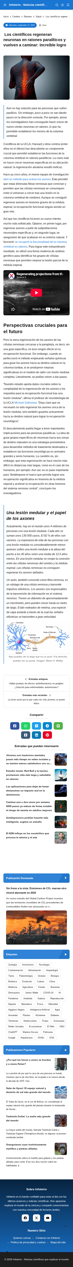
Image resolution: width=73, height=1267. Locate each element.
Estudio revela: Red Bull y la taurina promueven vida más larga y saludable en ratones (28, 775)
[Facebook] (14, 726)
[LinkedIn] (36, 735)
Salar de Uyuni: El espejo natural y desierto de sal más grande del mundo (28, 1090)
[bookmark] (68, 4)
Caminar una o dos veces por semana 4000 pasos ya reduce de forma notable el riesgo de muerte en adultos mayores (29, 806)
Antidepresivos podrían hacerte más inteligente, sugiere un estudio (27, 819)
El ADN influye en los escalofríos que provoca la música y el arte (27, 835)
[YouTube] (47, 1217)
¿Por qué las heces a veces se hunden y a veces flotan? (28, 1061)
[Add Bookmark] (42, 25)
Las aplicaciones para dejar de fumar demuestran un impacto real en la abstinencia (27, 790)
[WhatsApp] (25, 726)
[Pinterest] (47, 735)
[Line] (58, 726)
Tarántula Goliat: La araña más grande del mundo (28, 1118)
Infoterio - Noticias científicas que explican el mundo (41, 1259)
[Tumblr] (25, 735)
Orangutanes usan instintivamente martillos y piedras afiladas (26, 1146)
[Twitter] (36, 726)
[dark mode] (62, 4)
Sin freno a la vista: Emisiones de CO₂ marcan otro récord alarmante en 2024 (36, 890)
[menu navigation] (4, 4)
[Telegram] (47, 726)
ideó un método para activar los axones (27, 179)
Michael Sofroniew (25, 402)
